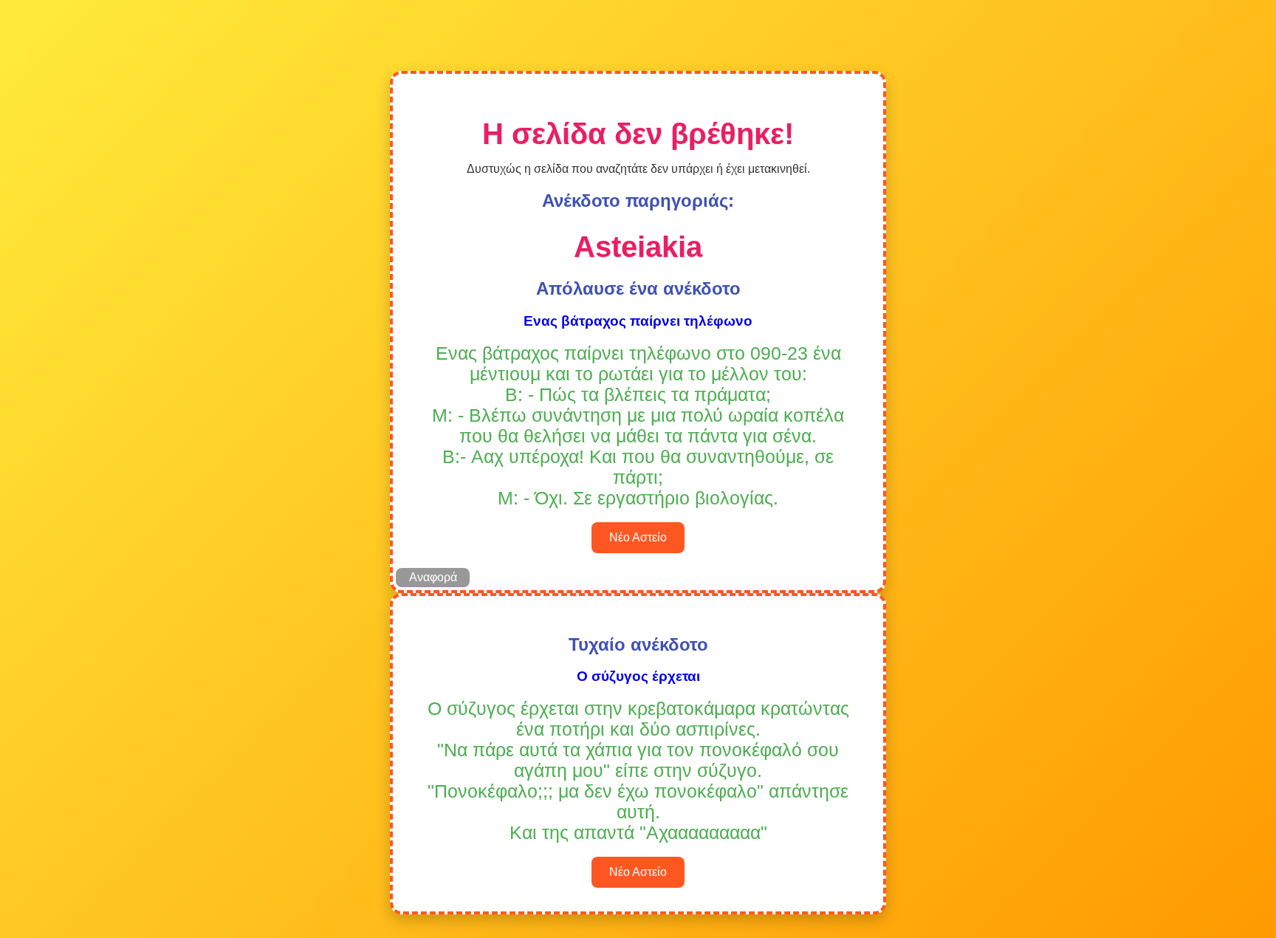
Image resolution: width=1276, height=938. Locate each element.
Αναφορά (433, 577)
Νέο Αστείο (638, 537)
